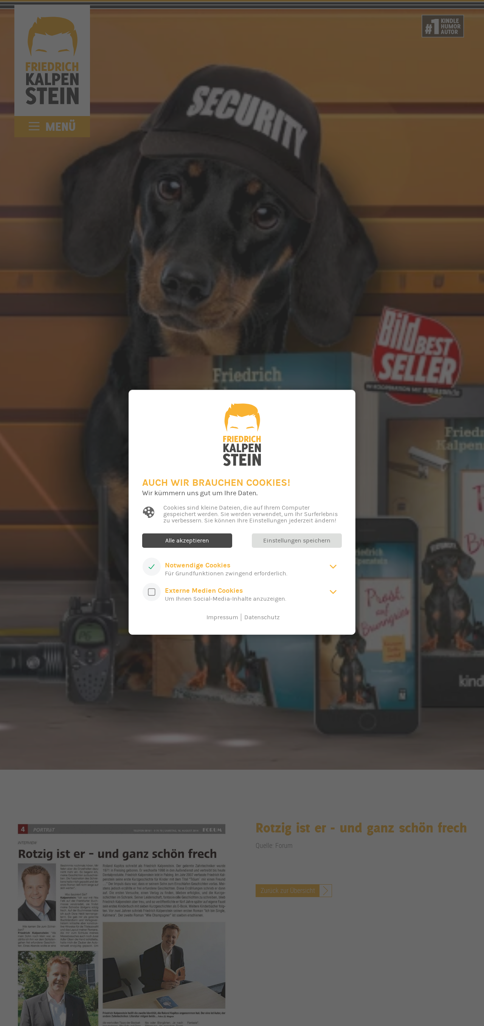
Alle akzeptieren (187, 540)
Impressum (222, 617)
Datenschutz (262, 617)
